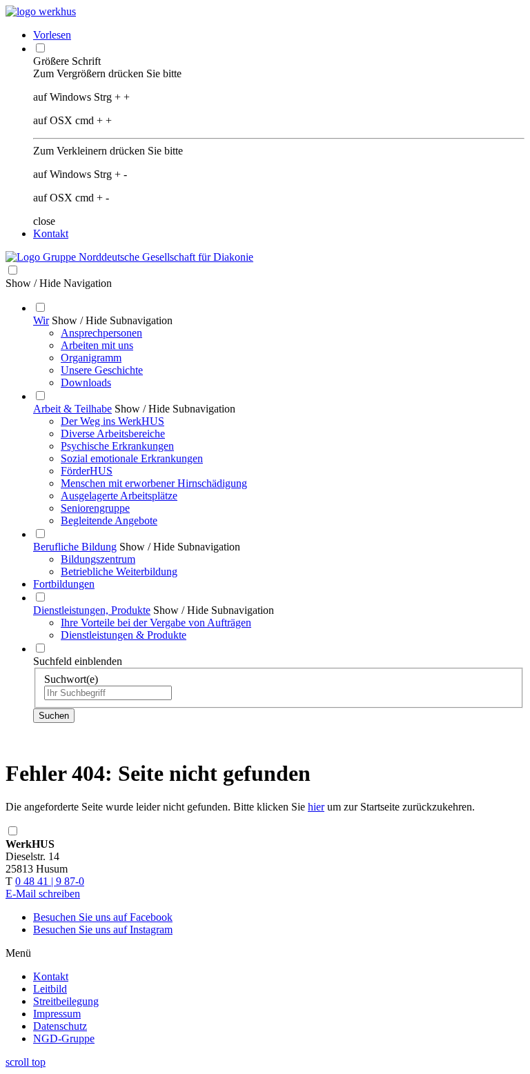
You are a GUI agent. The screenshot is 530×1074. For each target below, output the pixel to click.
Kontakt (50, 233)
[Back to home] (41, 11)
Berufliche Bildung (75, 547)
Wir (41, 320)
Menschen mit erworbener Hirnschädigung (154, 483)
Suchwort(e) (71, 679)
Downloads (86, 382)
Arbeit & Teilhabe (72, 409)
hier (316, 807)
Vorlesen (52, 35)
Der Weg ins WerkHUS (112, 421)
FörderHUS (86, 471)
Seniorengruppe (95, 508)
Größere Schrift (67, 61)
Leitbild (50, 989)
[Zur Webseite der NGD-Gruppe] (129, 257)
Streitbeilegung (66, 1001)
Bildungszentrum (98, 559)
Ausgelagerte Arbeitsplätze (119, 495)
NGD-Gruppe (64, 1038)
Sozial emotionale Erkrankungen (132, 458)
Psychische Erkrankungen (117, 446)
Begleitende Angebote (109, 520)
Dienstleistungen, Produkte (91, 610)
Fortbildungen (64, 584)
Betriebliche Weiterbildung (119, 571)
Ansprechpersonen (101, 333)
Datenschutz (60, 1026)
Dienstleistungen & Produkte (123, 635)
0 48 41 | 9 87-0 (49, 881)
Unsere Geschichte (102, 370)
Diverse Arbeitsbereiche (113, 433)
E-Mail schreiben (43, 893)
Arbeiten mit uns (97, 345)
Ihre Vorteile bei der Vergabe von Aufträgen (156, 622)
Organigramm (91, 358)
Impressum (57, 1014)
